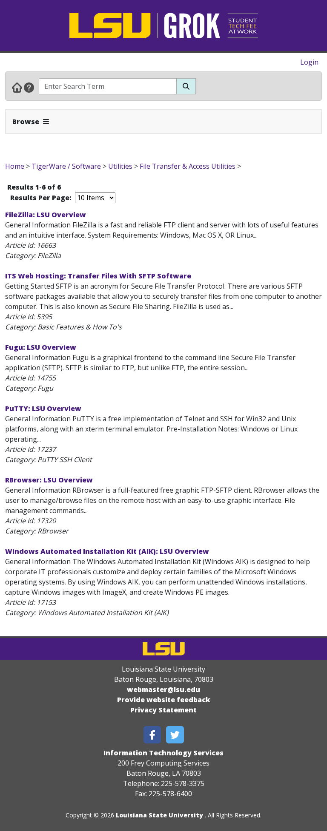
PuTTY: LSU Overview (43, 408)
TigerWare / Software (66, 166)
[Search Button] (186, 86)
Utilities (120, 166)
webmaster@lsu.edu (163, 689)
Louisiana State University (159, 815)
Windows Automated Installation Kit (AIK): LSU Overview (107, 551)
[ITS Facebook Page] (152, 734)
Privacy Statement (163, 710)
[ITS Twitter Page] (175, 734)
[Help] (29, 87)
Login (309, 62)
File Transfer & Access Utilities (187, 166)
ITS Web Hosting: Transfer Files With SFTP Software (98, 276)
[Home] (17, 87)
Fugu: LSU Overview (40, 347)
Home (14, 166)
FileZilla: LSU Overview (45, 214)
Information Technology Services (163, 752)
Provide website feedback (163, 699)
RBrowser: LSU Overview (49, 480)
